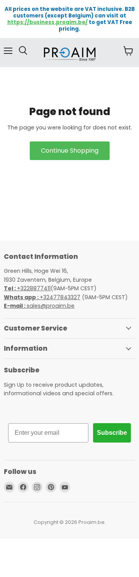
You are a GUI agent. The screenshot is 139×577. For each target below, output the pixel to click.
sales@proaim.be (39, 306)
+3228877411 (27, 288)
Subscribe (112, 432)
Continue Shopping (69, 150)
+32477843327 (42, 297)
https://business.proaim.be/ (47, 22)
